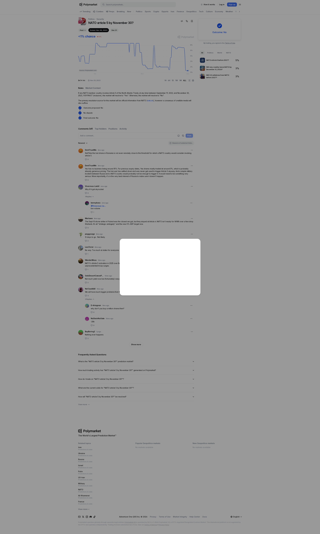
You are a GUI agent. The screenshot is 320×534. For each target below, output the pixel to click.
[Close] (197, 242)
